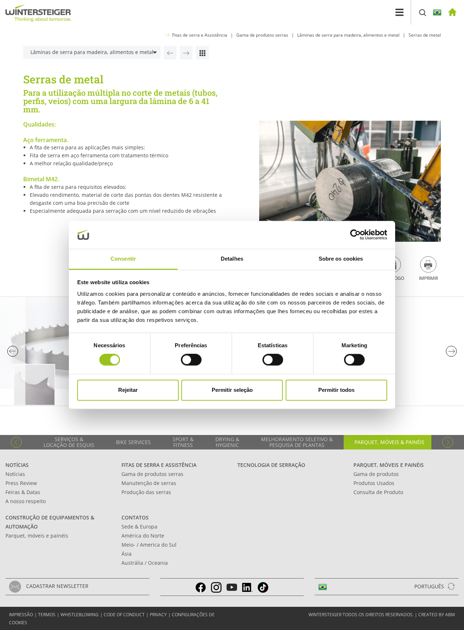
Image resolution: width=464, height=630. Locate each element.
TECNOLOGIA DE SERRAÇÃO (271, 464)
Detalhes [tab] (232, 259)
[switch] (191, 360)
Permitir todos (336, 390)
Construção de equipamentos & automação (49, 522)
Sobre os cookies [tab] (341, 259)
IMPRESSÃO (21, 615)
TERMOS (46, 615)
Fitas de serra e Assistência (199, 35)
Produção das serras (146, 492)
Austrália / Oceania (144, 562)
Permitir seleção (232, 390)
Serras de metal (425, 35)
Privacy (158, 615)
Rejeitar (128, 390)
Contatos (135, 517)
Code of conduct (124, 615)
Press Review (21, 483)
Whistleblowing (80, 615)
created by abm (436, 615)
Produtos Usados (373, 483)
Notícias (17, 464)
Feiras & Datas (22, 492)
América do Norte (142, 535)
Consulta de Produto (378, 492)
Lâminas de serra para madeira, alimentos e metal (348, 35)
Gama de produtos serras (262, 35)
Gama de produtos (376, 474)
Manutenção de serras (148, 483)
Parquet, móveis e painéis (388, 464)
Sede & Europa (139, 526)
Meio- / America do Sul (149, 544)
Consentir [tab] (123, 259)
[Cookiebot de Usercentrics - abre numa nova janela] (355, 234)
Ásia (126, 553)
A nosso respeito (25, 501)
